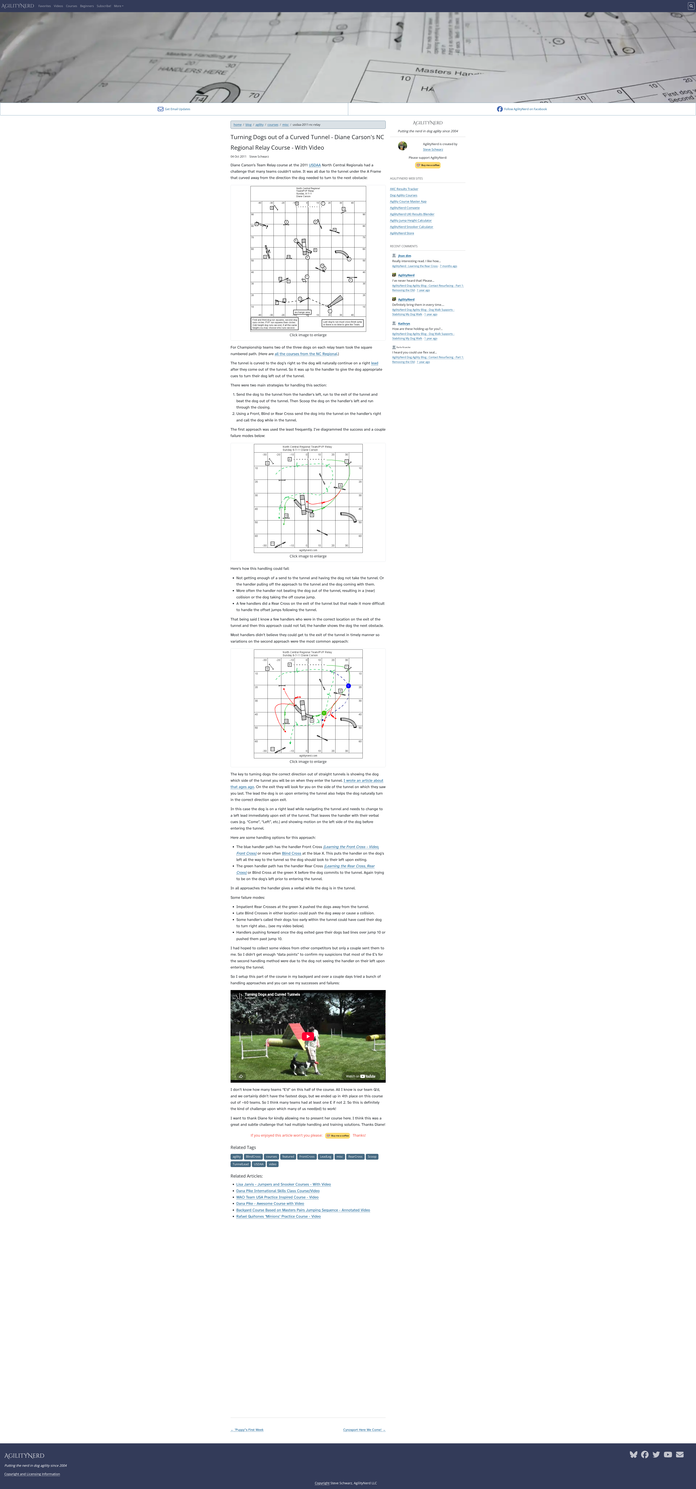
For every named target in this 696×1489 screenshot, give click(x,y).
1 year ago (423, 290)
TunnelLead (241, 1164)
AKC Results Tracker (404, 189)
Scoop (372, 1157)
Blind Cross (291, 853)
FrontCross (307, 1157)
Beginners (87, 6)
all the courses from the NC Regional (306, 353)
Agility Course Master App (408, 201)
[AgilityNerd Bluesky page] (633, 1456)
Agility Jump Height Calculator (411, 220)
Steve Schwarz (433, 149)
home (238, 125)
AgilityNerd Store (402, 233)
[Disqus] (308, 1268)
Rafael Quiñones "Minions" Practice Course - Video (278, 1216)
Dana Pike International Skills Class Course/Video (278, 1190)
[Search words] (691, 6)
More (117, 6)
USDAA (315, 165)
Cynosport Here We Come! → (364, 1430)
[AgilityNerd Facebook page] (645, 1456)
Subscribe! (104, 6)
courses (273, 125)
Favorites (44, 6)
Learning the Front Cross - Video (351, 846)
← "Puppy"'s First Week (247, 1430)
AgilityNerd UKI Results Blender (412, 214)
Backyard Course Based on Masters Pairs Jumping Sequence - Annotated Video (303, 1210)
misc (285, 125)
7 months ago (448, 266)
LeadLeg (325, 1157)
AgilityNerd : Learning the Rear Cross (415, 266)
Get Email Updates (176, 109)
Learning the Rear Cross (345, 866)
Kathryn (404, 324)
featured (288, 1157)
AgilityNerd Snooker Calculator (411, 226)
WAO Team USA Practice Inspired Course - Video (277, 1197)
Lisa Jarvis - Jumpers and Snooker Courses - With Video (283, 1184)
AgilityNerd (17, 6)
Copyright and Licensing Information (32, 1474)
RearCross (355, 1157)
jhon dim (404, 256)
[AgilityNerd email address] (680, 1456)
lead (374, 363)
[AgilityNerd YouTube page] (668, 1456)
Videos (58, 6)
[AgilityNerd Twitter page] (656, 1456)
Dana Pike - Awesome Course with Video (270, 1203)
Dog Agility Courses (403, 195)
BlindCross (253, 1157)
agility (260, 125)
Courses (71, 6)
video (272, 1164)
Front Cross (245, 853)
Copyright (322, 1483)
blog (249, 125)
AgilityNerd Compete (405, 207)
